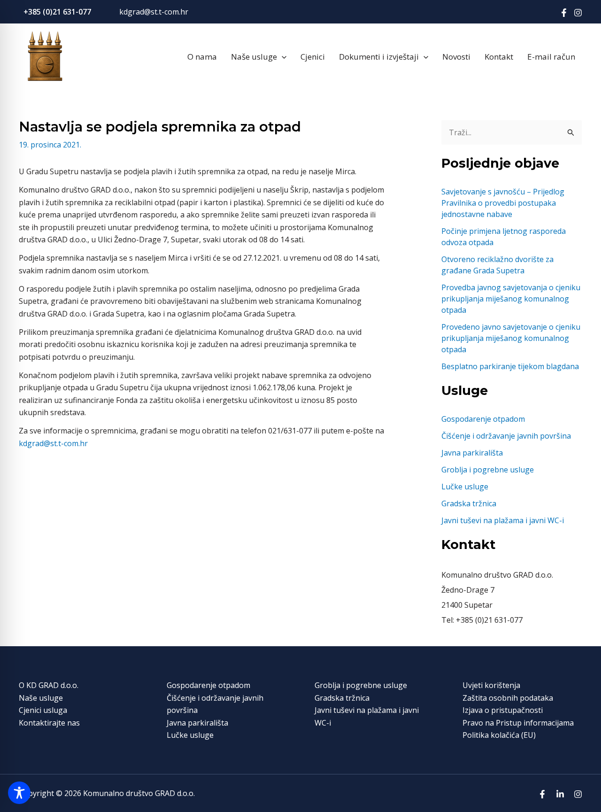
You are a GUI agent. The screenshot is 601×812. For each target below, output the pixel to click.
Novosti (456, 56)
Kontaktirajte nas (49, 723)
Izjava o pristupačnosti (502, 710)
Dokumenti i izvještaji (379, 56)
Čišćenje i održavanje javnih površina (506, 436)
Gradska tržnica (468, 503)
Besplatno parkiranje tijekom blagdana (510, 366)
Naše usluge (254, 56)
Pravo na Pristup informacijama (518, 723)
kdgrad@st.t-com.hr (153, 12)
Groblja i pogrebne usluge (487, 469)
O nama (202, 56)
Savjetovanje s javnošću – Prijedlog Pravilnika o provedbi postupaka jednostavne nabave (502, 202)
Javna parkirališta (472, 453)
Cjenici (312, 56)
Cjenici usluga (43, 710)
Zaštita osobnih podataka (507, 698)
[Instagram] (578, 12)
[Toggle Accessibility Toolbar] (19, 793)
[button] (281, 56)
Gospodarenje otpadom (483, 419)
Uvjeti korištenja (491, 685)
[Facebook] (564, 12)
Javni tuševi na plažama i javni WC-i (502, 520)
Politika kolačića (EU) (499, 735)
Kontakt (499, 56)
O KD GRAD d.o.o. (48, 685)
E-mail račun (551, 56)
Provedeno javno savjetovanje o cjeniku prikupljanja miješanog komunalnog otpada (510, 338)
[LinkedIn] (560, 794)
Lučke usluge (464, 486)
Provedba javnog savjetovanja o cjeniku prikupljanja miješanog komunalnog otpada (510, 298)
